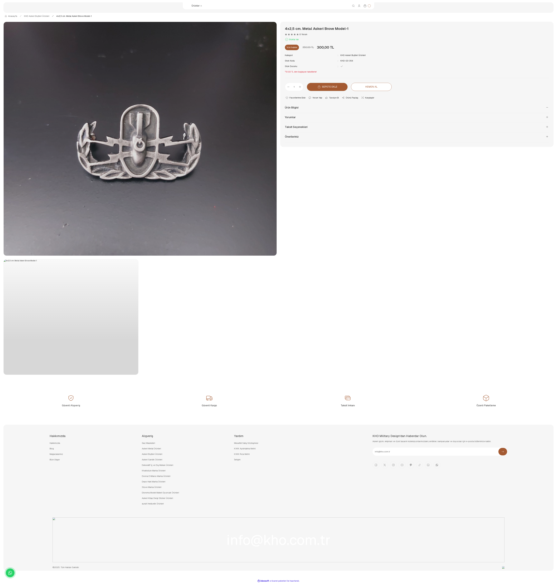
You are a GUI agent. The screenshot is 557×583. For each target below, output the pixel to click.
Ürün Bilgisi (292, 107)
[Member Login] (359, 6)
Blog (52, 448)
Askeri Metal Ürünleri (151, 448)
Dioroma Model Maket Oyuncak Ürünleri (160, 492)
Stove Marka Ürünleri (151, 487)
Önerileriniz (292, 136)
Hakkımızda (55, 443)
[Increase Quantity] (300, 87)
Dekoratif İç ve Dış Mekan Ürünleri (157, 465)
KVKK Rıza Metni (242, 454)
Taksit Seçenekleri (296, 127)
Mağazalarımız (56, 454)
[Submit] (502, 451)
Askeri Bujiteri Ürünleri (152, 454)
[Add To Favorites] (295, 98)
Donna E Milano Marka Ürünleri (156, 476)
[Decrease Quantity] (287, 87)
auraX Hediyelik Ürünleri (153, 503)
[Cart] (367, 6)
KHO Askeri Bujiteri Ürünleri (353, 55)
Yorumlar (290, 117)
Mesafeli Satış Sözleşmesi (246, 443)
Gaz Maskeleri (148, 443)
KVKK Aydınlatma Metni (245, 448)
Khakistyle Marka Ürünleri (154, 470)
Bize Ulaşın (55, 459)
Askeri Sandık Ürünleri (152, 459)
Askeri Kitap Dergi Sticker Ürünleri (157, 498)
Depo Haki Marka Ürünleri (153, 481)
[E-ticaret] (278, 581)
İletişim (237, 459)
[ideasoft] (263, 581)
